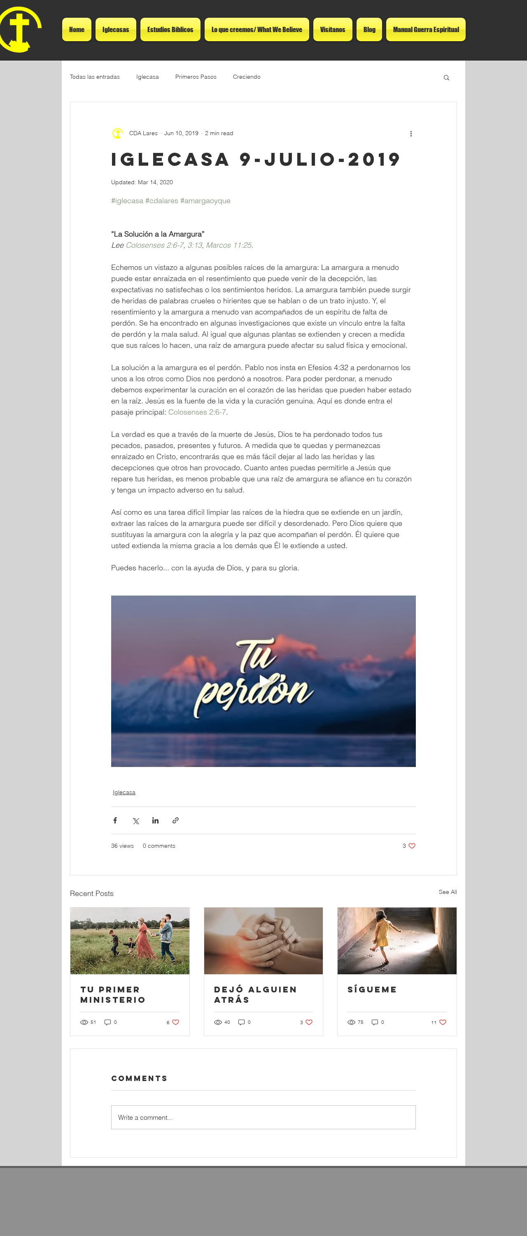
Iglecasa (147, 76)
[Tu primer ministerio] (129, 941)
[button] (446, 77)
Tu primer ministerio (113, 994)
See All (448, 892)
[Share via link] (176, 820)
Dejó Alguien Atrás (256, 994)
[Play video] (263, 681)
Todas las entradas (95, 76)
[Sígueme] (397, 941)
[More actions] (411, 133)
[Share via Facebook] (115, 820)
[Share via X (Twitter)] (135, 820)
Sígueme (372, 989)
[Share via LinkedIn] (155, 820)
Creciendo (247, 76)
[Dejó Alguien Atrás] (263, 941)
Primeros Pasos (196, 76)
